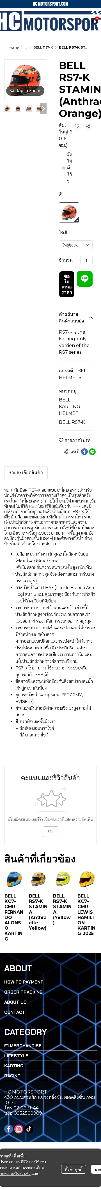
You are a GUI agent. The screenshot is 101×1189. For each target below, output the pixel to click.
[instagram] (18, 1129)
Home (14, 47)
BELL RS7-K (43, 47)
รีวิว (51, 831)
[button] (87, 21)
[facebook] (8, 1129)
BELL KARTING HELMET (69, 406)
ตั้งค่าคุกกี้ (73, 1169)
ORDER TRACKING (23, 992)
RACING (12, 1076)
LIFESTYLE (16, 1056)
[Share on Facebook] (84, 451)
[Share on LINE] (92, 451)
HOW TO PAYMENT (23, 982)
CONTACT (14, 1012)
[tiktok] (28, 1129)
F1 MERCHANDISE (23, 1046)
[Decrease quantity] (79, 260)
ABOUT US (15, 1002)
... (26, 47)
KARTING (13, 1066)
